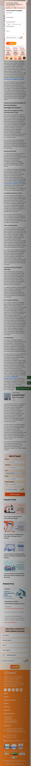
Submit (11, 43)
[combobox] (8, 24)
